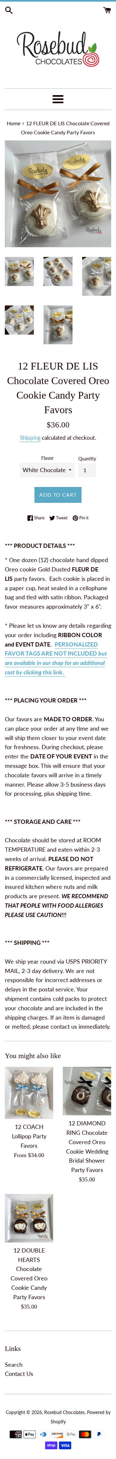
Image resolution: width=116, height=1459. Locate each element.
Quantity (87, 458)
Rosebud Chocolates (64, 1412)
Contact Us (19, 1373)
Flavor (47, 458)
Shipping (30, 437)
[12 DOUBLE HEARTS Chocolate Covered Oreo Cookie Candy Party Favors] (29, 1218)
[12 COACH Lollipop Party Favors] (29, 1093)
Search (14, 1364)
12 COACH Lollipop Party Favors (29, 1136)
